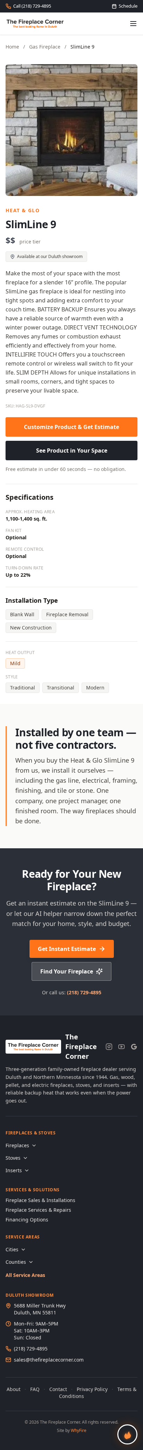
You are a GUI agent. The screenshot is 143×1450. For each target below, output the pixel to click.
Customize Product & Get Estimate (71, 427)
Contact (58, 1389)
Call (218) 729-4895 (32, 6)
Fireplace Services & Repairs (38, 1210)
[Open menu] (133, 24)
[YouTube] (121, 1046)
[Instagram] (109, 1046)
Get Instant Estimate (67, 949)
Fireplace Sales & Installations (40, 1200)
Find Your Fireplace (66, 971)
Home (12, 46)
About (13, 1389)
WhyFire (78, 1430)
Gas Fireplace (44, 46)
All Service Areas (25, 1275)
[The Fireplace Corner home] (35, 23)
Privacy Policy (92, 1389)
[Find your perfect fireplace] (127, 1434)
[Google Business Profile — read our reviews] (134, 1046)
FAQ (35, 1389)
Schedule (128, 6)
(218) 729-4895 (84, 992)
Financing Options (27, 1219)
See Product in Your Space (71, 450)
